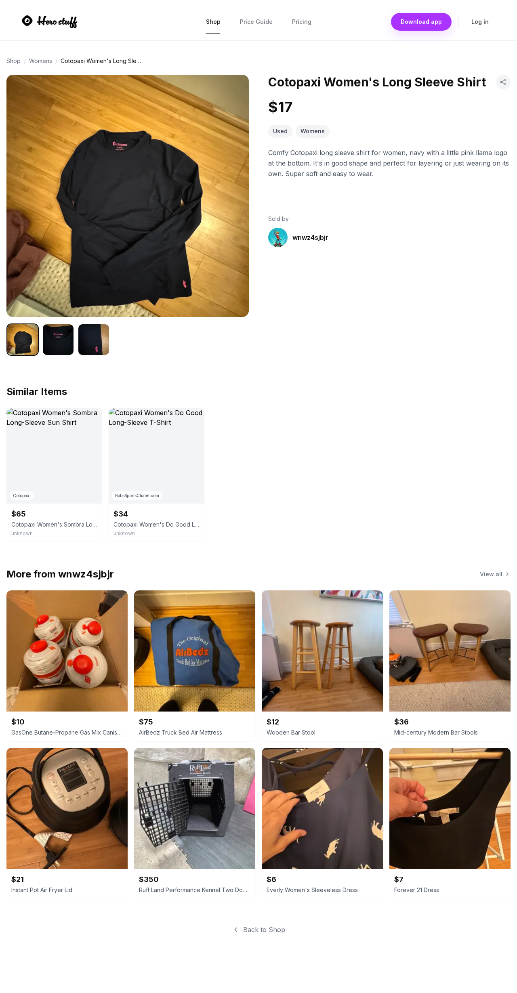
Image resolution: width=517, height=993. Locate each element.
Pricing (301, 21)
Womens (40, 60)
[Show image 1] (22, 339)
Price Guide (256, 21)
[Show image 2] (58, 339)
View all (491, 574)
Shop (213, 21)
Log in (480, 21)
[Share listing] (503, 82)
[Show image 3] (94, 339)
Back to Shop (264, 930)
